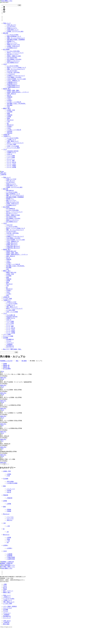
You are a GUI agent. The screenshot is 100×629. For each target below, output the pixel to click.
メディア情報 (10, 157)
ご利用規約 (9, 344)
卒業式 (5, 589)
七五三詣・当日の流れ (13, 72)
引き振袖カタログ (11, 47)
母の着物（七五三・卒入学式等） (16, 103)
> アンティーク (10, 489)
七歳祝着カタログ (11, 82)
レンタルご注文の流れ (13, 51)
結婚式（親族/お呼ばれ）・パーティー (17, 92)
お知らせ (9, 154)
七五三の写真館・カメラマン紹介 (16, 79)
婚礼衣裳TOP (10, 190)
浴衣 (8, 106)
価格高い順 (6, 367)
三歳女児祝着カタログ (13, 85)
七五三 (5, 64)
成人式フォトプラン (12, 54)
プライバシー (10, 342)
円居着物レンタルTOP (6, 360)
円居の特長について (12, 29)
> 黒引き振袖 (10, 481)
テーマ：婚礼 (10, 160)
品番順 (5, 363)
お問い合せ (3, 173)
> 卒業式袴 (9, 498)
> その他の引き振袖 (11, 483)
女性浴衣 (9, 131)
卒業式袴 (9, 97)
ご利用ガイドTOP (11, 302)
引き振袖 (9, 111)
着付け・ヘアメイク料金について (16, 67)
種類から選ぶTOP (11, 272)
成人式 (8, 95)
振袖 (8, 113)
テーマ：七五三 (11, 164)
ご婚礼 (5, 584)
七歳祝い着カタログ (12, 243)
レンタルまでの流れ (12, 34)
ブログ (5, 149)
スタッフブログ (7, 608)
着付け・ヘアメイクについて (15, 52)
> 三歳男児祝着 (10, 559)
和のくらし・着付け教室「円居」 (12, 349)
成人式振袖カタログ (12, 62)
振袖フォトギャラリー (13, 61)
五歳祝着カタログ (11, 84)
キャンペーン (10, 159)
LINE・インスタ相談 (12, 146)
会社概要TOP (10, 339)
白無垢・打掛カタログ (13, 46)
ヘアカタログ (10, 74)
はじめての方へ (11, 26)
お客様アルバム (11, 152)
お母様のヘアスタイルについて (15, 75)
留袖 (8, 118)
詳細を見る (3, 377)
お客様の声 (6, 134)
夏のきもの (10, 124)
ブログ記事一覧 (10, 315)
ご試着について (11, 139)
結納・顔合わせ (11, 93)
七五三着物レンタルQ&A (13, 77)
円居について (7, 23)
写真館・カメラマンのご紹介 (15, 31)
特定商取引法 (10, 346)
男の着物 (9, 105)
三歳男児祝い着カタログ (13, 248)
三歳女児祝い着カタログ (13, 246)
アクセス (8, 341)
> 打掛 (8, 475)
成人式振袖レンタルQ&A (13, 59)
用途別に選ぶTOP (11, 251)
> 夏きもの (9, 520)
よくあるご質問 (11, 144)
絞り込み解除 (7, 368)
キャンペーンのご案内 (13, 147)
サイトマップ (10, 347)
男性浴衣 (9, 133)
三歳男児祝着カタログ (13, 87)
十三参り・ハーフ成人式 (13, 102)
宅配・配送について (12, 141)
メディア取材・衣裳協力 (10, 606)
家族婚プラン (10, 41)
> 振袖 (8, 539)
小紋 (8, 121)
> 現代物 (8, 490)
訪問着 (8, 116)
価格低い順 (6, 365)
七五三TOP (9, 225)
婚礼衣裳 (5, 33)
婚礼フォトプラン (11, 43)
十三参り (8, 293)
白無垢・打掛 (10, 110)
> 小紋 (8, 526)
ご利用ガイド (7, 136)
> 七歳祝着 (9, 554)
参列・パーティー (8, 590)
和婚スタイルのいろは (13, 44)
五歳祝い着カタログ (12, 244)
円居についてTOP (11, 179)
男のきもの (10, 120)
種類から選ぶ (7, 108)
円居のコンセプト (11, 28)
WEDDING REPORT (12, 151)
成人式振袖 (6, 49)
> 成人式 (8, 492)
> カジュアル (10, 518)
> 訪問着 (8, 503)
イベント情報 (10, 155)
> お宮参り (9, 548)
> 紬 (7, 531)
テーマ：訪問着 (11, 167)
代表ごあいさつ (11, 25)
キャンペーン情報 (8, 336)
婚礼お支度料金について (13, 36)
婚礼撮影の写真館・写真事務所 (15, 39)
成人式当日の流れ (11, 57)
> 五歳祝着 (9, 555)
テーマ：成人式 (11, 162)
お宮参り (9, 100)
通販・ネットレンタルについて (15, 38)
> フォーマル (10, 517)
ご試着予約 (3, 174)
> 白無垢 (8, 474)
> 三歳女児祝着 (10, 557)
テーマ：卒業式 (11, 165)
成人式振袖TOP (10, 208)
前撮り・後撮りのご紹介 (13, 56)
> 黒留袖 (8, 509)
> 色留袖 (8, 511)
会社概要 (5, 609)
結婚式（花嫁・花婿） (13, 90)
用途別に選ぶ (7, 88)
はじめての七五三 (11, 70)
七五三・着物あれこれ (13, 80)
